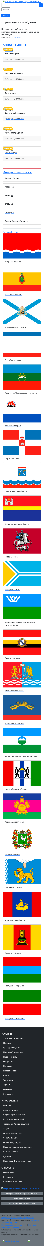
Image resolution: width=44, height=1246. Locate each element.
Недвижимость (10, 1057)
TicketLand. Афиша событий (16, 1124)
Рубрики (7, 1156)
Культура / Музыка (11, 1047)
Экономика (8, 1094)
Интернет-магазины (17, 172)
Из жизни (7, 1043)
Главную (18, 37)
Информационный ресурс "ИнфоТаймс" (22, 1193)
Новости (7, 1105)
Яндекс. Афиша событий (14, 1114)
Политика (7, 1066)
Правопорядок (10, 1070)
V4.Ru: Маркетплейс (22, 1198)
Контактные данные (12, 1181)
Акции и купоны (14, 45)
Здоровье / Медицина (13, 1038)
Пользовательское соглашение (14, 1225)
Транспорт (8, 1080)
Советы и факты (10, 1138)
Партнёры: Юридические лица (17, 1161)
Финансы (7, 1089)
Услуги (6, 1128)
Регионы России (10, 232)
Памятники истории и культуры (17, 1147)
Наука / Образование (13, 1052)
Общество (8, 1061)
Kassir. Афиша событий (13, 1119)
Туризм (6, 1084)
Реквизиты (8, 1177)
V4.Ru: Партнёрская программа (22, 1203)
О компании (9, 1172)
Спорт (6, 1075)
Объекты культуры (12, 1142)
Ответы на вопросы (12, 1133)
